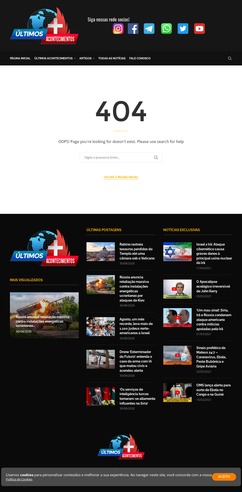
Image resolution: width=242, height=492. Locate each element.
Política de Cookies (19, 479)
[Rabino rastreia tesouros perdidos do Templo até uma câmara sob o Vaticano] (100, 251)
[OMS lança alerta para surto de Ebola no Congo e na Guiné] (177, 392)
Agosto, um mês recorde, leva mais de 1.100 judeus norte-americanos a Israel (136, 326)
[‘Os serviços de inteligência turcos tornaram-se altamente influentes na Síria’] (100, 396)
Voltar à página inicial (121, 177)
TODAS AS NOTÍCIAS (111, 58)
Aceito (224, 477)
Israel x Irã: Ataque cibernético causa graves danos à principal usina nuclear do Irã (214, 253)
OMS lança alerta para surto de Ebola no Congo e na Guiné (213, 389)
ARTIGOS (85, 58)
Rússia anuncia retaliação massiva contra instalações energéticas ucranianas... (42, 321)
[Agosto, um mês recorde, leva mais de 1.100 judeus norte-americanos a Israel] (100, 326)
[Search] (229, 58)
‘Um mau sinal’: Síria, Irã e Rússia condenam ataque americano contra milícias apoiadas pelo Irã (213, 319)
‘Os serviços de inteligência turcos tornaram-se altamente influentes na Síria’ (137, 396)
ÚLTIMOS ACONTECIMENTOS (53, 58)
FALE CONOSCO (140, 58)
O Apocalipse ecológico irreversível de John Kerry (213, 286)
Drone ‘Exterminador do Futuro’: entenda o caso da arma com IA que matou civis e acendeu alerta (136, 361)
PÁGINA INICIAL (20, 58)
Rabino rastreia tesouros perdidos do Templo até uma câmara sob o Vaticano (137, 251)
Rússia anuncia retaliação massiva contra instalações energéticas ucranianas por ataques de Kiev (134, 288)
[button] (14, 315)
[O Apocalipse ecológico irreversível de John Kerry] (177, 289)
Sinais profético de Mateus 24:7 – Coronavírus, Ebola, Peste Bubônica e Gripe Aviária (211, 357)
